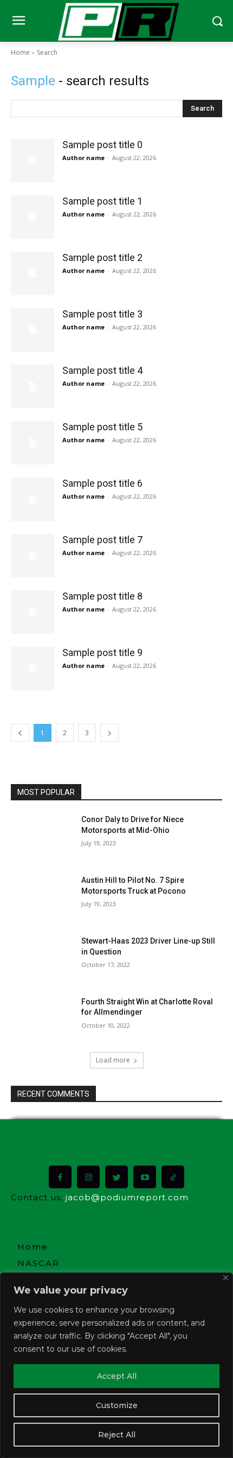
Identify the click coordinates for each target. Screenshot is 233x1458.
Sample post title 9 (102, 652)
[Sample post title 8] (32, 612)
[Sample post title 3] (32, 330)
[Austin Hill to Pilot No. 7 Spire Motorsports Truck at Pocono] (42, 897)
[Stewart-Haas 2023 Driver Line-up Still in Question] (42, 958)
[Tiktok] (172, 1177)
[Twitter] (116, 1177)
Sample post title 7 (102, 539)
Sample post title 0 (102, 144)
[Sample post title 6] (32, 499)
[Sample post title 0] (32, 160)
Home (20, 52)
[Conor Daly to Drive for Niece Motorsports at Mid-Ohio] (42, 836)
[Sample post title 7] (32, 555)
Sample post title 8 (102, 596)
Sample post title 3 (102, 314)
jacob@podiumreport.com (127, 1197)
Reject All (116, 1435)
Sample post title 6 (102, 483)
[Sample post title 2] (32, 273)
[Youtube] (144, 1177)
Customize (117, 1405)
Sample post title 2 (102, 257)
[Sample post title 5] (32, 442)
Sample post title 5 (102, 426)
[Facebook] (60, 1177)
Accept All (117, 1376)
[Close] (225, 1277)
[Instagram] (88, 1177)
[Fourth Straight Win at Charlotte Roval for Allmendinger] (42, 1019)
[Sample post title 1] (32, 217)
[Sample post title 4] (32, 386)
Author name (83, 158)
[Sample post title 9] (32, 668)
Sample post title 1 (102, 201)
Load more (113, 1060)
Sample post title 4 (102, 370)
